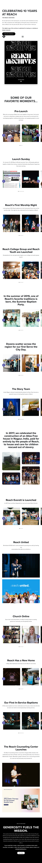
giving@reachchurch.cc (20, 849)
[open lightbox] (11, 133)
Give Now (21, 853)
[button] (3, 135)
